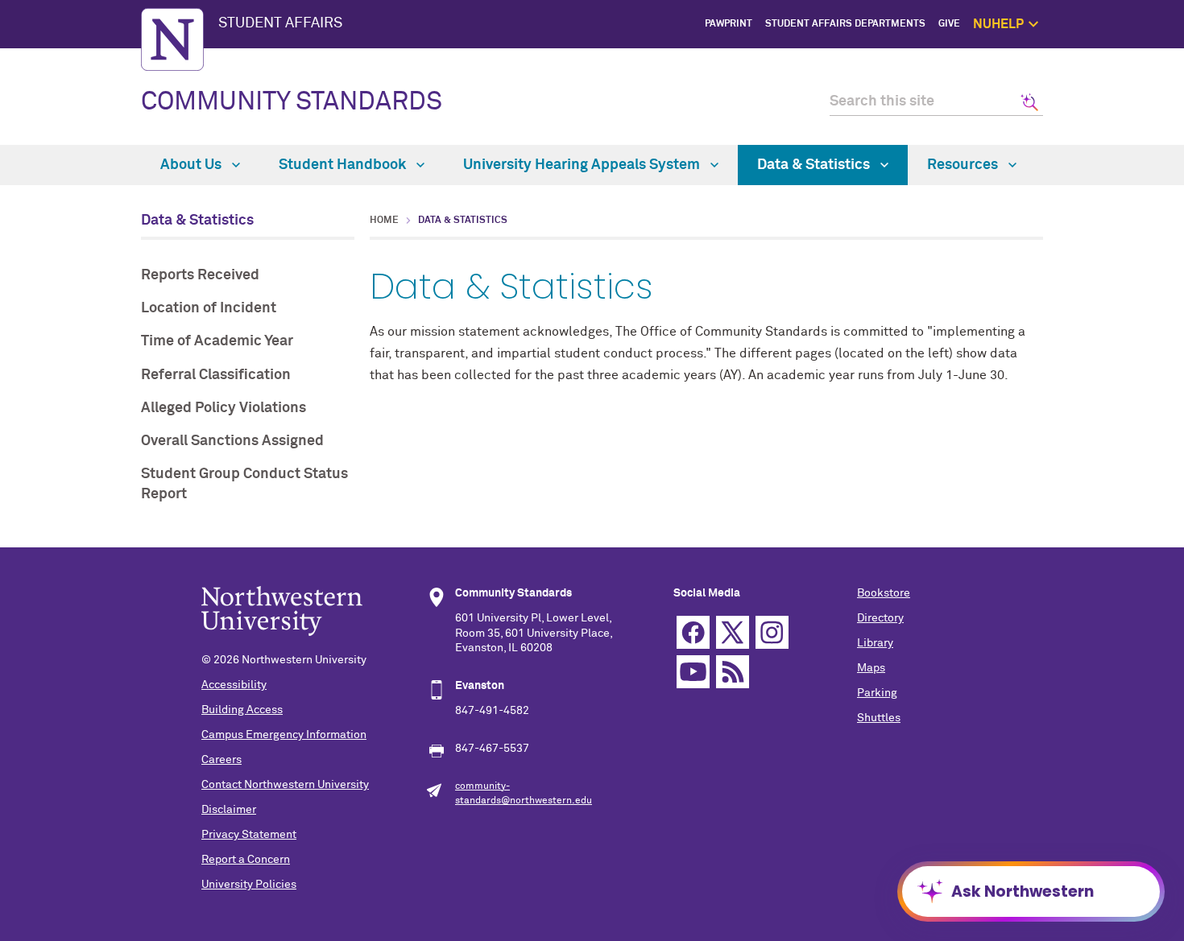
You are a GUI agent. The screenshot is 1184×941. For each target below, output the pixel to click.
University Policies (248, 884)
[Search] (1029, 102)
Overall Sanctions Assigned (232, 441)
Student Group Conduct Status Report (244, 484)
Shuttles (878, 718)
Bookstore (883, 593)
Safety (1132, 133)
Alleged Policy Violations (223, 408)
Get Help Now (1116, 78)
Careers (221, 760)
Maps (871, 668)
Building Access (242, 710)
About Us (192, 165)
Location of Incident (208, 308)
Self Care (1126, 114)
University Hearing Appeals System (583, 165)
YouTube (693, 671)
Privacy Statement (248, 834)
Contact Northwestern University (285, 784)
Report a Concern (245, 859)
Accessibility (234, 685)
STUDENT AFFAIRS (280, 23)
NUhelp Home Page (1103, 60)
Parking (877, 693)
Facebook (693, 632)
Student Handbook (344, 165)
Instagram (772, 632)
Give (949, 24)
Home (384, 220)
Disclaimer (228, 809)
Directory (880, 618)
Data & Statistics (815, 165)
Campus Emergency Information (283, 735)
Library (875, 643)
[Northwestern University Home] (172, 39)
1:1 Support (1121, 96)
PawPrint (728, 24)
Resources (964, 165)
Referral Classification (216, 375)
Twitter (732, 632)
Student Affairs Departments (845, 24)
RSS (732, 671)
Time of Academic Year (217, 341)
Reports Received (200, 275)
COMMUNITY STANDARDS (291, 102)
